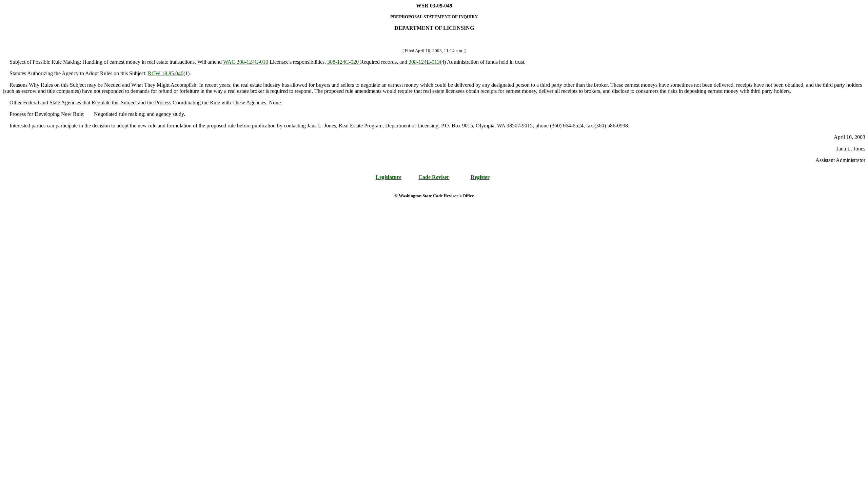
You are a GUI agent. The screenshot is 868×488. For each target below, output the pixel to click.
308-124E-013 (424, 62)
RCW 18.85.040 (165, 73)
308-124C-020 (343, 62)
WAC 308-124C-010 (245, 62)
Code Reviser (433, 177)
